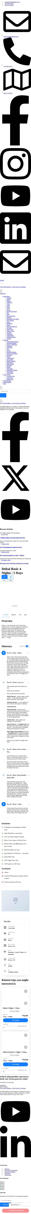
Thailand (9, 332)
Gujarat (8, 350)
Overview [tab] (6, 614)
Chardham (9, 346)
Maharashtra (10, 362)
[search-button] (3, 395)
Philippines (9, 323)
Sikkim (8, 367)
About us (6, 1169)
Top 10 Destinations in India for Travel (11, 547)
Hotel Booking (7, 382)
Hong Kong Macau (12, 311)
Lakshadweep (10, 358)
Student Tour (10, 379)
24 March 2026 (5, 552)
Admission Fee (11, 932)
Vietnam (9, 338)
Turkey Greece (10, 331)
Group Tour (10, 377)
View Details (15, 1020)
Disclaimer (7, 1173)
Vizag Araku (10, 373)
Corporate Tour (11, 376)
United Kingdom (11, 337)
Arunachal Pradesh (12, 343)
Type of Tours (7, 374)
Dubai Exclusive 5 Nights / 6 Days (15, 1052)
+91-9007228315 (9, 3)
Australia (9, 298)
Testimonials (7, 1175)
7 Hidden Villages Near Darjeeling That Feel (12, 537)
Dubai (8, 307)
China (8, 304)
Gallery (16, 605)
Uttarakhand (10, 371)
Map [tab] (25, 614)
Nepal (8, 322)
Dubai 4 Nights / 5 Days (11, 1008)
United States (10, 335)
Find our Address (9, 5)
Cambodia (9, 302)
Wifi (9, 970)
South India (10, 368)
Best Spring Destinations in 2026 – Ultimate (12, 555)
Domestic (5, 340)
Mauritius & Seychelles (13, 319)
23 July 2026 (4, 534)
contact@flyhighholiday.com (12, 2)
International (6, 296)
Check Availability (17, 1210)
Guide (9, 964)
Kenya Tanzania (11, 316)
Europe (8, 310)
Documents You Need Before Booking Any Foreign (14, 563)
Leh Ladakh (10, 359)
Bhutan (8, 301)
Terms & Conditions (9, 1172)
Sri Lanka (9, 328)
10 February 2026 (5, 560)
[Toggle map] (25, 1003)
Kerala (8, 356)
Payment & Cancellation (10, 1170)
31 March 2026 (5, 544)
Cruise (8, 305)
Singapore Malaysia (12, 326)
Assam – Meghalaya (12, 344)
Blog (4, 383)
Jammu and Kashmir (12, 353)
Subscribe (6, 1204)
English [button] (2, 280)
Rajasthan (9, 365)
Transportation (11, 958)
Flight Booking (7, 380)
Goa (8, 349)
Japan (8, 314)
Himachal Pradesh (11, 352)
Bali (8, 313)
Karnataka (9, 355)
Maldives (9, 317)
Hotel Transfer (11, 944)
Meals (9, 950)
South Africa (10, 329)
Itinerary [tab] (13, 614)
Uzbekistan (9, 334)
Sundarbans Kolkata (12, 370)
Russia (8, 325)
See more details (14, 1011)
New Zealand (10, 320)
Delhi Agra (9, 347)
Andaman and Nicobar (13, 341)
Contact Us (3, 1085)
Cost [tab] (20, 614)
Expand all (22, 646)
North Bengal (10, 364)
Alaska (8, 299)
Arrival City (11, 938)
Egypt (8, 308)
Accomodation (11, 926)
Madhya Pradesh (11, 361)
